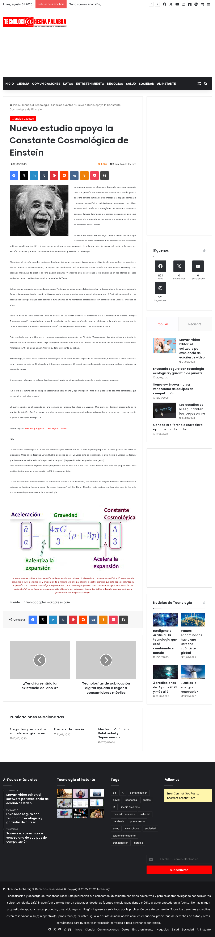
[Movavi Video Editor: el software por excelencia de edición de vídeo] (164, 345)
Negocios (115, 83)
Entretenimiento (90, 83)
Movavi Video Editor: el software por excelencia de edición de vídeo (192, 348)
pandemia (119, 821)
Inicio (9, 83)
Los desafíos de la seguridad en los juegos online (192, 409)
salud (116, 828)
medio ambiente (130, 807)
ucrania (138, 842)
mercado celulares (124, 814)
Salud (131, 83)
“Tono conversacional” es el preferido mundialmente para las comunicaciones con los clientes (130, 4)
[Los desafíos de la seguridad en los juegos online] (164, 410)
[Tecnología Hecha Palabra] (35, 22)
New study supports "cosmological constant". (47, 428)
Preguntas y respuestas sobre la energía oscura (28, 731)
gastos (147, 799)
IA (114, 807)
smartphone (132, 828)
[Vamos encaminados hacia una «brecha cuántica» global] (193, 619)
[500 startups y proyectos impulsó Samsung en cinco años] (80, 813)
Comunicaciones (46, 83)
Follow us (172, 779)
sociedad (150, 828)
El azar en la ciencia (69, 729)
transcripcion (120, 842)
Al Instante (166, 83)
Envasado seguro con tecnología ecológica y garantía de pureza (178, 371)
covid (116, 799)
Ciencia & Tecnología (35, 105)
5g (114, 792)
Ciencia (23, 83)
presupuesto (137, 821)
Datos (68, 83)
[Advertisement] (145, 42)
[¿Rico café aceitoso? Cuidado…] (64, 793)
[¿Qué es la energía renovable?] (193, 672)
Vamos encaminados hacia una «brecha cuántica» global (191, 642)
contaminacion (138, 792)
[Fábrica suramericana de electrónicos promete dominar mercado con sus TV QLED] (64, 813)
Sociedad (146, 83)
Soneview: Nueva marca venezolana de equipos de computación (173, 388)
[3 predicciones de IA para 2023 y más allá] (165, 672)
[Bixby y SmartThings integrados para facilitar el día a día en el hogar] (80, 803)
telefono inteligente (124, 835)
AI (123, 792)
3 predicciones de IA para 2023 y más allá (165, 687)
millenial (145, 814)
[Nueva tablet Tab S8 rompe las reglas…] (97, 813)
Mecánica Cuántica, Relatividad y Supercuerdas (114, 733)
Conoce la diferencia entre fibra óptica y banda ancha (178, 427)
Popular (162, 324)
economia (131, 799)
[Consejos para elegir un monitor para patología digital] (64, 803)
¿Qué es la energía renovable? (189, 687)
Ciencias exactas (62, 105)
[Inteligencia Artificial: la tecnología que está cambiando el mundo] (165, 619)
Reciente (195, 324)
